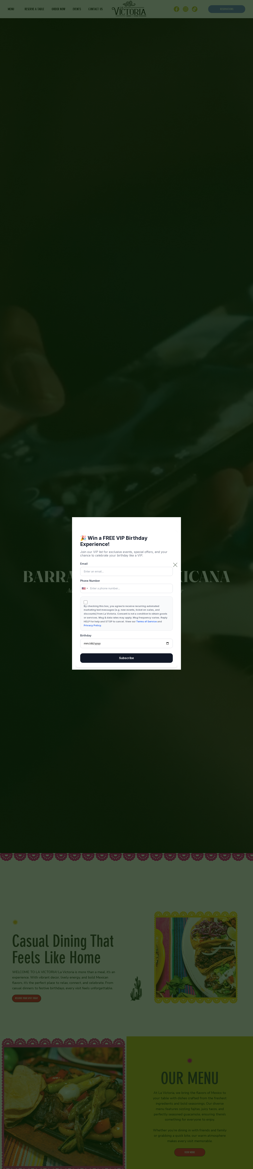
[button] (175, 565)
